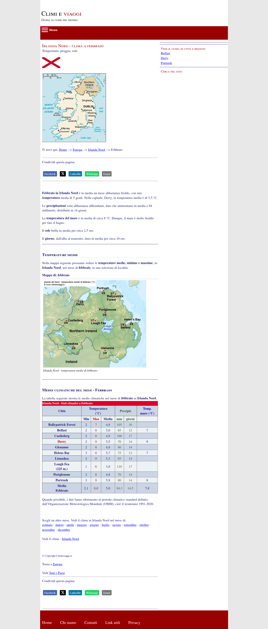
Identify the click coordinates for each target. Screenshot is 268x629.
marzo (59, 524)
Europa (77, 149)
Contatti (90, 622)
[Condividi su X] (63, 173)
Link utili (112, 622)
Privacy (134, 622)
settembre (130, 524)
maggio (82, 524)
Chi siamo (68, 622)
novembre (48, 529)
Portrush (166, 63)
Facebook (50, 174)
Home (63, 149)
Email (106, 174)
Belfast (165, 53)
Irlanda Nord (96, 149)
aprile (70, 524)
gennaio (47, 524)
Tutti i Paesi (57, 573)
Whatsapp (92, 174)
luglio (105, 524)
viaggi (61, 13)
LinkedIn (75, 174)
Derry (164, 58)
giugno (94, 524)
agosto (116, 524)
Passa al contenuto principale (59, 2)
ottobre (144, 524)
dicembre (64, 529)
